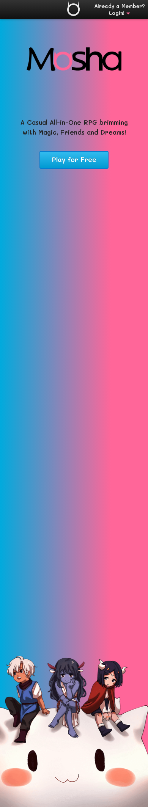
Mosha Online (73, 9)
